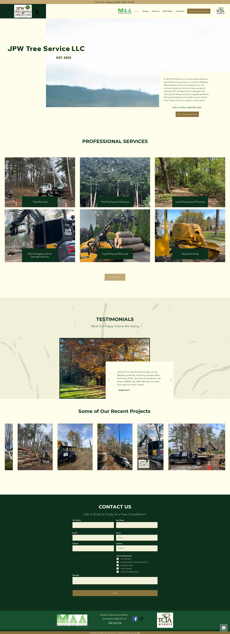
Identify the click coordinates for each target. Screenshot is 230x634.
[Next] (171, 380)
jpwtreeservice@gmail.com (114, 618)
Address (119, 543)
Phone (118, 533)
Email (74, 533)
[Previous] (108, 380)
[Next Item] (220, 446)
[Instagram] (141, 618)
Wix (138, 633)
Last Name (120, 520)
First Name (76, 520)
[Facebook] (135, 618)
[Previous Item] (9, 446)
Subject (75, 543)
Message (75, 575)
